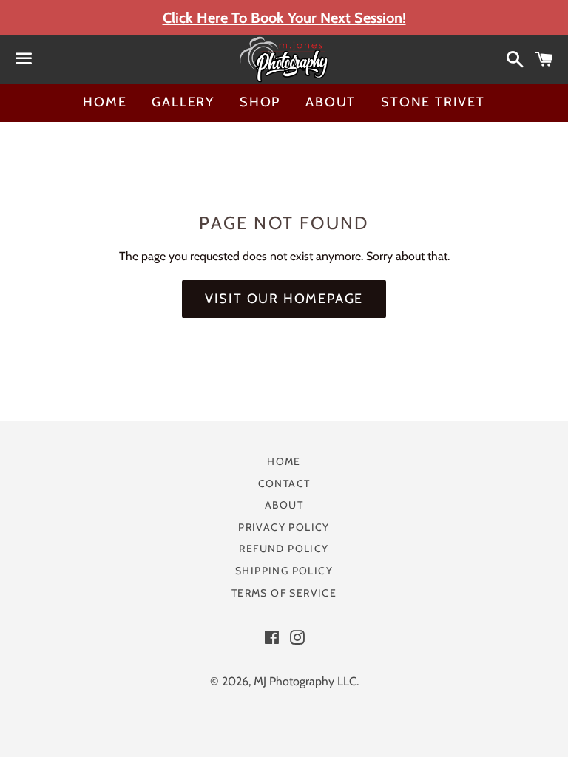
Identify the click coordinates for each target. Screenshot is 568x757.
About (330, 102)
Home (104, 102)
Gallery (183, 102)
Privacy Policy (284, 527)
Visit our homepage (284, 299)
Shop (260, 102)
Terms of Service (284, 593)
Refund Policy (283, 548)
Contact (284, 483)
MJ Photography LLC (305, 681)
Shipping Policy (284, 570)
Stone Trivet (433, 102)
